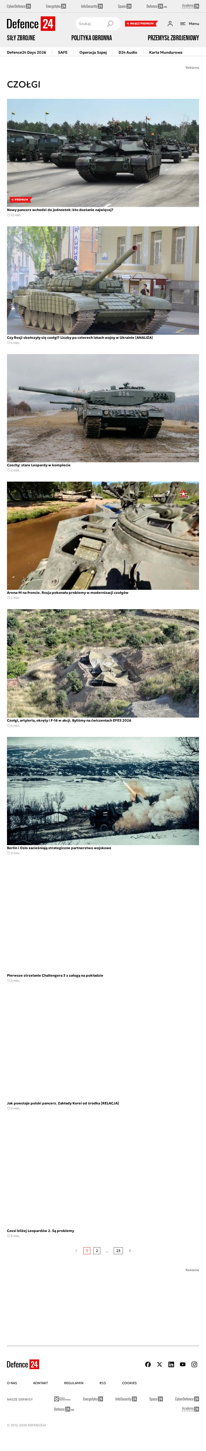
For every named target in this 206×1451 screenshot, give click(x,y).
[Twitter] (159, 1364)
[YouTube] (182, 1364)
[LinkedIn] (171, 1364)
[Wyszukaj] (109, 23)
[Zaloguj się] (170, 23)
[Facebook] (148, 1364)
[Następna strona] (130, 1250)
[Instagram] (194, 1364)
